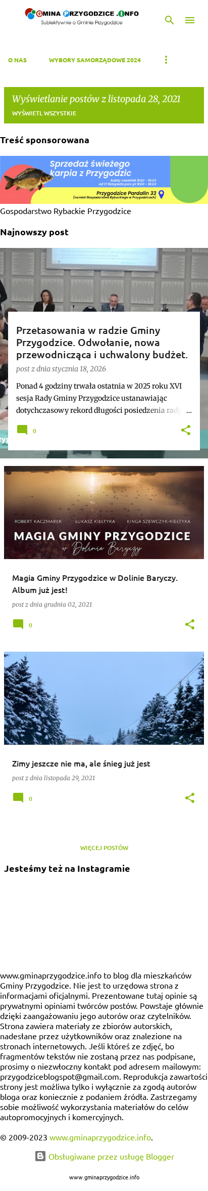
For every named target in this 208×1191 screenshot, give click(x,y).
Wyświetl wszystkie (44, 113)
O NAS (17, 60)
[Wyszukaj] (170, 20)
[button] (186, 431)
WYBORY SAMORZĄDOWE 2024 (95, 60)
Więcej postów (104, 847)
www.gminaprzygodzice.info (100, 1137)
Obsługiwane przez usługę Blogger (110, 1156)
